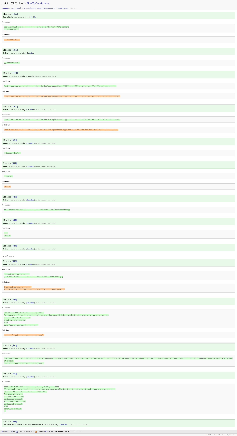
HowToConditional (38, 3)
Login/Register (62, 8)
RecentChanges (30, 8)
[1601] (15, 73)
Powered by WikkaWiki (229, 435)
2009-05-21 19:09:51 (17, 249)
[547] (14, 163)
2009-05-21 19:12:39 (17, 200)
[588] (14, 140)
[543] (14, 245)
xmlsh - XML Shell (12, 3)
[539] (14, 373)
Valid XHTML (209, 435)
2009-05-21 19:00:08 (17, 348)
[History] (14, 432)
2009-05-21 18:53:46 (50, 425)
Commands (16, 8)
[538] (14, 421)
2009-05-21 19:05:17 (17, 264)
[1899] (15, 13)
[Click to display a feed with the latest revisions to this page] (36, 432)
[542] (14, 261)
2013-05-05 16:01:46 (17, 53)
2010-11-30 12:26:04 (17, 110)
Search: (73, 8)
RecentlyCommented (46, 8)
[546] (14, 196)
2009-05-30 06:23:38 (17, 143)
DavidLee (33, 17)
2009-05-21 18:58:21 (17, 377)
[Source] (5, 432)
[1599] (15, 106)
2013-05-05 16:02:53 (20, 17)
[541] (14, 299)
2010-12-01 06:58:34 (17, 76)
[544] (14, 219)
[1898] (15, 49)
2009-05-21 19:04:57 (17, 303)
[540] (14, 345)
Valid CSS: (217, 435)
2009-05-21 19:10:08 (17, 223)
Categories (6, 8)
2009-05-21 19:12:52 (17, 166)
